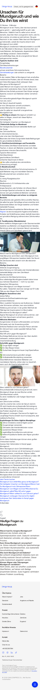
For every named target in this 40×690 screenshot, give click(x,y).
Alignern (3, 212)
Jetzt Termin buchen (7, 479)
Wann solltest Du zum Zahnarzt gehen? (24, 493)
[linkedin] (1, 508)
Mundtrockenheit (6, 68)
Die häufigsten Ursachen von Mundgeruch (15, 484)
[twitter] (1, 512)
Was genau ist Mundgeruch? (28, 482)
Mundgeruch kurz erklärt (9, 482)
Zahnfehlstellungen (7, 72)
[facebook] (1, 505)
